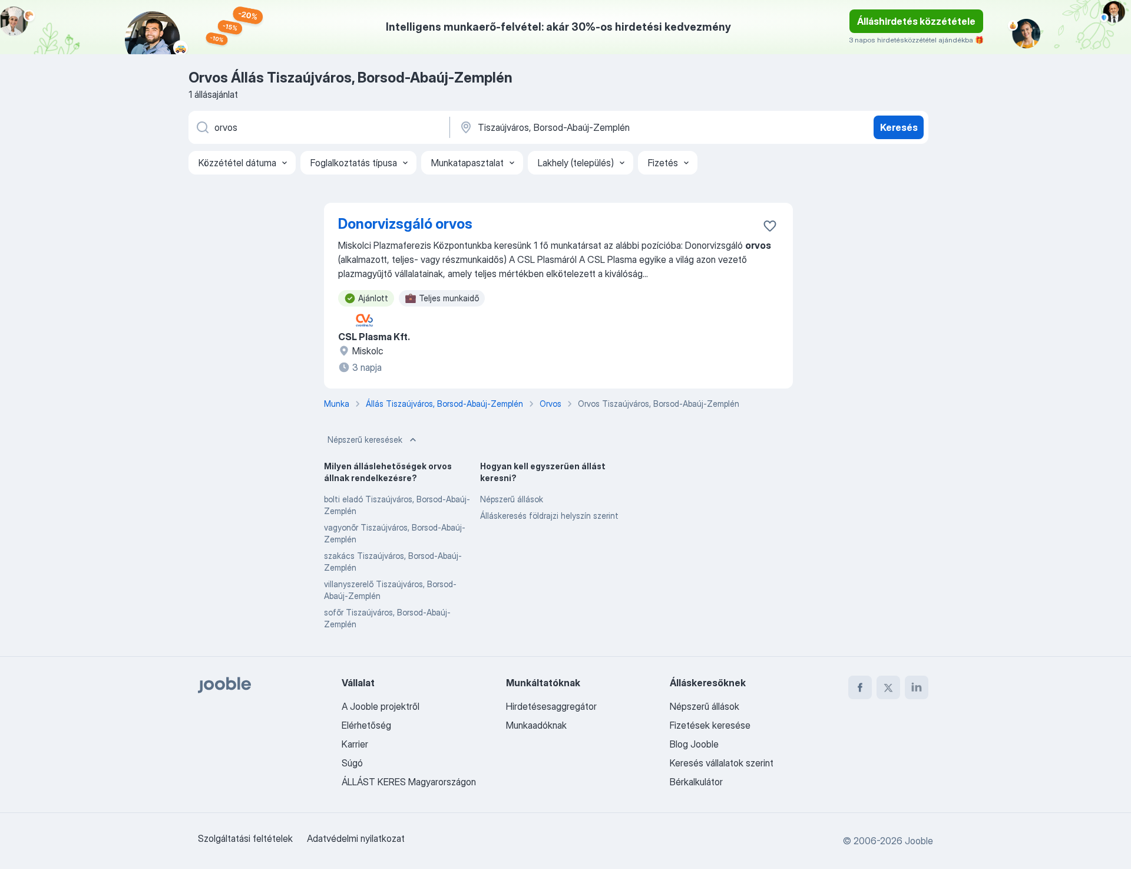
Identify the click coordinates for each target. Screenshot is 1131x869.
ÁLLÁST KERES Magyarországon (409, 782)
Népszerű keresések (365, 439)
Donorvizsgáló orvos (405, 223)
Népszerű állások (511, 499)
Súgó (352, 763)
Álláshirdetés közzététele (916, 21)
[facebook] (860, 687)
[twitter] (888, 687)
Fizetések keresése (710, 725)
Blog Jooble (694, 744)
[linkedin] (916, 687)
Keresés (899, 127)
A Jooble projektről (380, 706)
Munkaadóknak (536, 725)
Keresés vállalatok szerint (721, 763)
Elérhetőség (366, 725)
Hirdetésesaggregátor (551, 706)
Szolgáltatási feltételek (245, 838)
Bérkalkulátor (696, 782)
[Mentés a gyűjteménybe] (770, 225)
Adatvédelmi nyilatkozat (356, 838)
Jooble (919, 841)
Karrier (355, 744)
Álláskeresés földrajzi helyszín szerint (549, 516)
